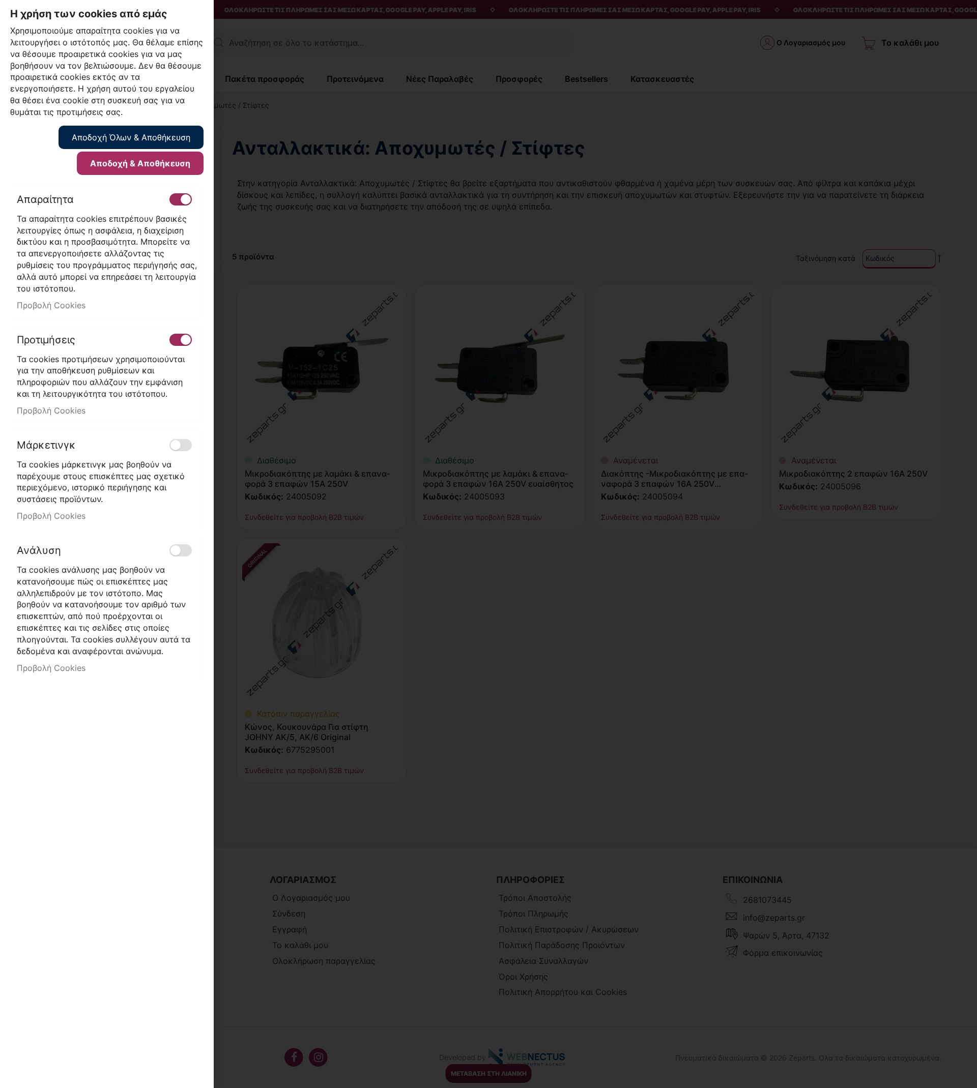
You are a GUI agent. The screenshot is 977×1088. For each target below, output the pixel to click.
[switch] (180, 199)
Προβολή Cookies (51, 305)
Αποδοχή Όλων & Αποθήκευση (131, 137)
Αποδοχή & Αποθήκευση (140, 163)
